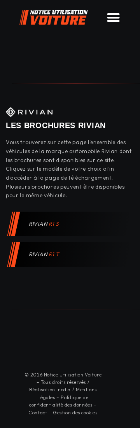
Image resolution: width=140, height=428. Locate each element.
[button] (114, 17)
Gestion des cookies (75, 413)
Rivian (44, 223)
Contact (37, 413)
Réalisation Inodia (50, 389)
